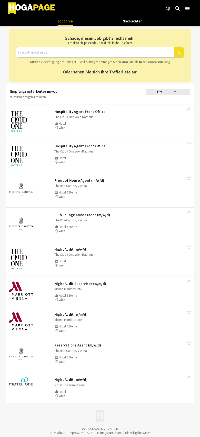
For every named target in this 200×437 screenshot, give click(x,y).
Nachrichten (132, 21)
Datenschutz (57, 433)
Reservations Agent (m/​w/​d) (77, 345)
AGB (125, 62)
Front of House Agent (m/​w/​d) (79, 180)
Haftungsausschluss (108, 433)
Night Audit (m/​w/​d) (71, 249)
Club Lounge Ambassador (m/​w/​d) (82, 215)
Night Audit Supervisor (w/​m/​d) (80, 283)
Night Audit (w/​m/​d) (71, 314)
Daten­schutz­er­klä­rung (154, 62)
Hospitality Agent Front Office (79, 111)
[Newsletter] (168, 8)
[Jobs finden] (177, 8)
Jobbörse (65, 21)
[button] (187, 8)
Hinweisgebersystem (138, 433)
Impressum (76, 433)
